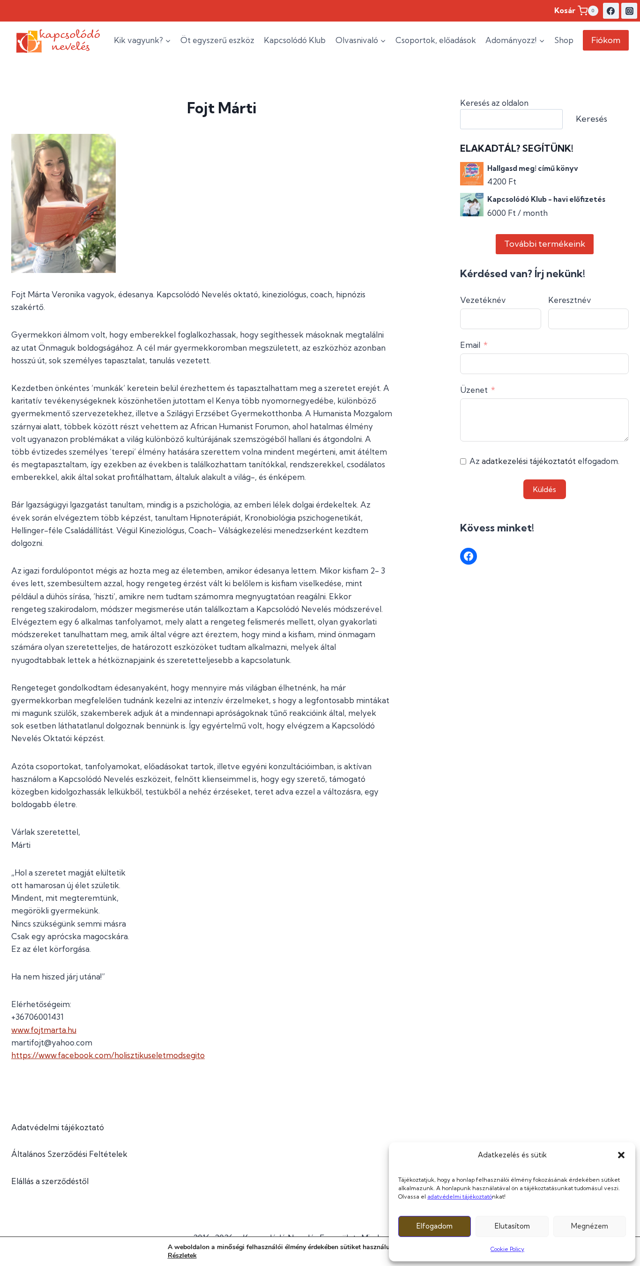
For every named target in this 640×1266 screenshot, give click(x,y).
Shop (563, 40)
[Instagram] (629, 11)
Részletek (182, 1255)
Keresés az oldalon (494, 103)
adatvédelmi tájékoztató (459, 1196)
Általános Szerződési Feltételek (69, 1154)
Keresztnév (569, 300)
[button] (621, 1155)
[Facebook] (611, 11)
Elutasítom (512, 1226)
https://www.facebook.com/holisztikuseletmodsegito (108, 1055)
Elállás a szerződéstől (50, 1181)
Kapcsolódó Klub (295, 40)
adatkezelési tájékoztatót (529, 461)
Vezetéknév (483, 300)
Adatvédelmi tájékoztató (57, 1127)
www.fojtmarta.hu (43, 1030)
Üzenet (474, 390)
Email (470, 345)
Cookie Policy (507, 1248)
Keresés (591, 118)
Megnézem (589, 1226)
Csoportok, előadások (435, 40)
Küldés (544, 489)
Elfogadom (435, 1226)
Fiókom (605, 40)
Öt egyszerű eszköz (217, 40)
